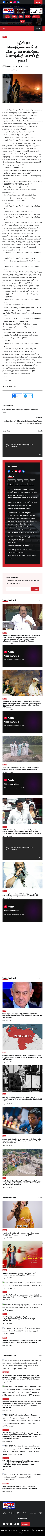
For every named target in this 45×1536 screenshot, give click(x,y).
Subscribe (25, 1524)
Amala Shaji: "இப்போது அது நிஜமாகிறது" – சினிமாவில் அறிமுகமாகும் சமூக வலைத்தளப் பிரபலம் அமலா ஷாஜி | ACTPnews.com (19, 1318)
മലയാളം (36, 17)
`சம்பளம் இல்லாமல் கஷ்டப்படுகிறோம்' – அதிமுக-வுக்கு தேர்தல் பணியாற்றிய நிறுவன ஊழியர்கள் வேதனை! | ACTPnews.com (21, 895)
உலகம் (26, 480)
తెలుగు (28, 17)
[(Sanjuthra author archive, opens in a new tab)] (4, 67)
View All (40, 431)
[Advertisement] (22, 952)
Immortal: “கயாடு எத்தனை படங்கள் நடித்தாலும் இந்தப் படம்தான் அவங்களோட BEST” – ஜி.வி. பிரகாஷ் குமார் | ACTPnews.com (22, 1341)
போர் (17, 484)
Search (35, 589)
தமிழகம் (5, 36)
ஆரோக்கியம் (11, 480)
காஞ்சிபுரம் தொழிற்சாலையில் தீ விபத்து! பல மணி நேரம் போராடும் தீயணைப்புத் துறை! (22, 51)
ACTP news (35, 1530)
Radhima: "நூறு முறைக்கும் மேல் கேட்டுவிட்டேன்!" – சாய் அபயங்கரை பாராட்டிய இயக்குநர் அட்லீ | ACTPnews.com (19, 1274)
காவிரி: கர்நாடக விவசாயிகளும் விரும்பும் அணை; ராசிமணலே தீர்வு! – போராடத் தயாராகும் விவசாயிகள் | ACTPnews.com (21, 768)
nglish (38, 2)
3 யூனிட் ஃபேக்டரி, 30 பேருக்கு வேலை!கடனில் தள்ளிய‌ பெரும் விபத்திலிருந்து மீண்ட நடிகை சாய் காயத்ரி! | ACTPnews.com (21, 1234)
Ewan (10, 550)
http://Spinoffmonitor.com (17, 489)
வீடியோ (31, 484)
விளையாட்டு (24, 484)
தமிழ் (7, 17)
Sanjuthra (11, 66)
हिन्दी (21, 17)
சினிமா (32, 480)
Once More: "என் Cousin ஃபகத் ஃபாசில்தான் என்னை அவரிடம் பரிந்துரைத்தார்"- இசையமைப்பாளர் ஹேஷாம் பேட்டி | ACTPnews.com (22, 1296)
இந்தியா (19, 480)
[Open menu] (4, 28)
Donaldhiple (12, 537)
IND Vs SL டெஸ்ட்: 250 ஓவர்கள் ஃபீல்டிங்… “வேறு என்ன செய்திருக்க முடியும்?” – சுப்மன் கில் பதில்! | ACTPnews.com (20, 1487)
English (14, 17)
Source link (7, 380)
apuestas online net (15, 502)
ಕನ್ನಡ (22, 21)
